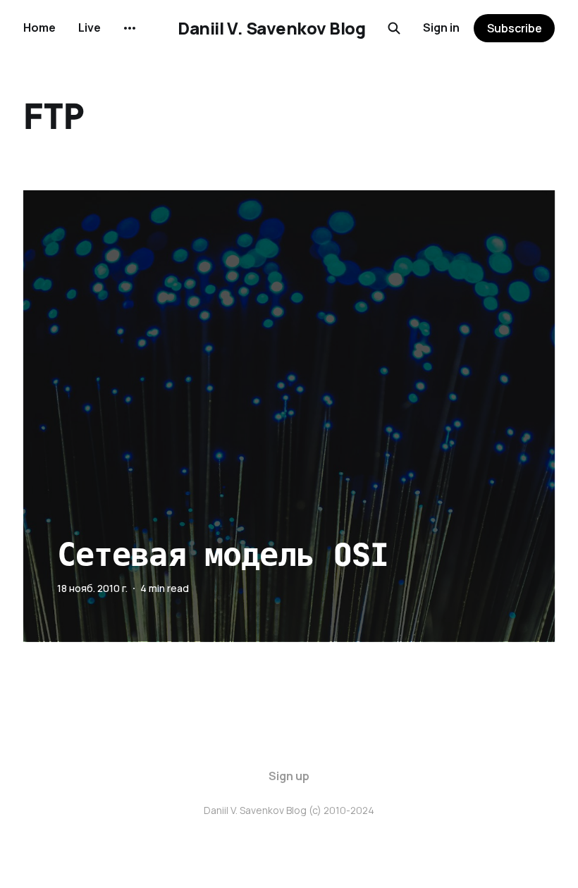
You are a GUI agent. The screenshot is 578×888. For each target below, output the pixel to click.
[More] (129, 28)
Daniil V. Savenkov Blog (271, 28)
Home (39, 27)
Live (89, 27)
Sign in (441, 27)
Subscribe (514, 28)
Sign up (289, 776)
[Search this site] (394, 28)
